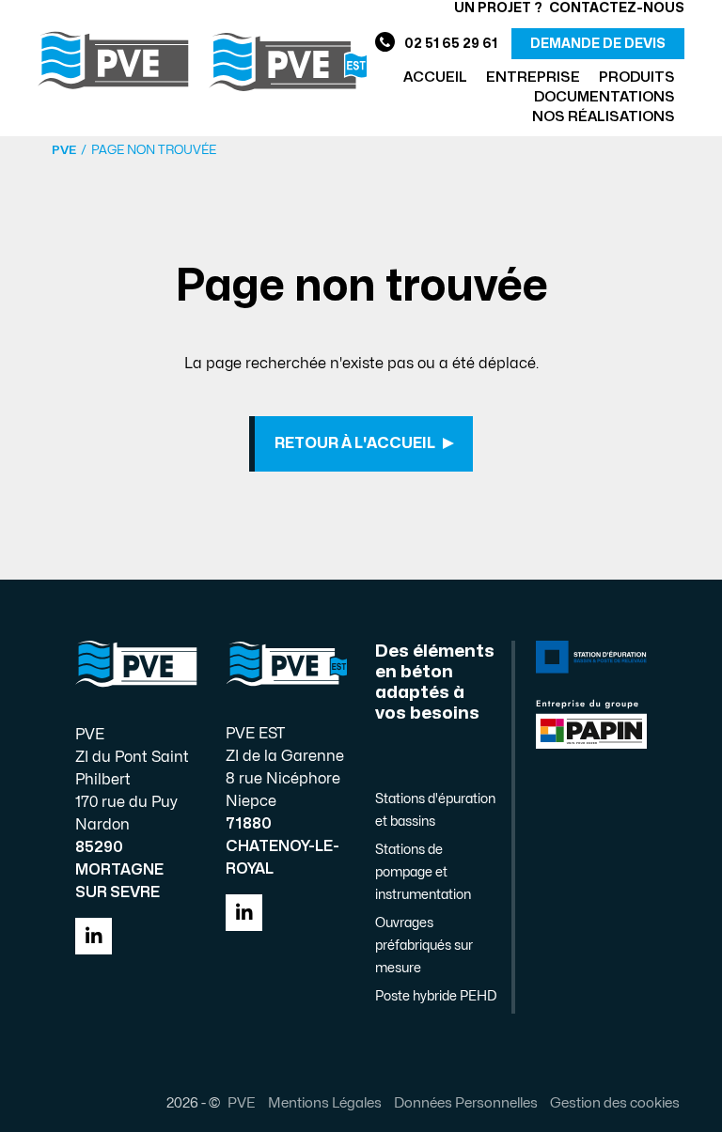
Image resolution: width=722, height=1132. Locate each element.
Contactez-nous (616, 8)
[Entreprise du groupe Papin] (591, 723)
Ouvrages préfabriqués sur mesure (424, 945)
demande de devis (598, 44)
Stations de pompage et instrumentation (423, 872)
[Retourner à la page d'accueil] (202, 61)
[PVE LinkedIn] (93, 936)
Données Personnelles (466, 1102)
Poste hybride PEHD (435, 996)
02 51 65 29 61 (450, 44)
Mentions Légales (325, 1102)
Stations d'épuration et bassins (435, 810)
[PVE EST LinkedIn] (244, 912)
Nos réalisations (603, 117)
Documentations (604, 97)
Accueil (435, 77)
